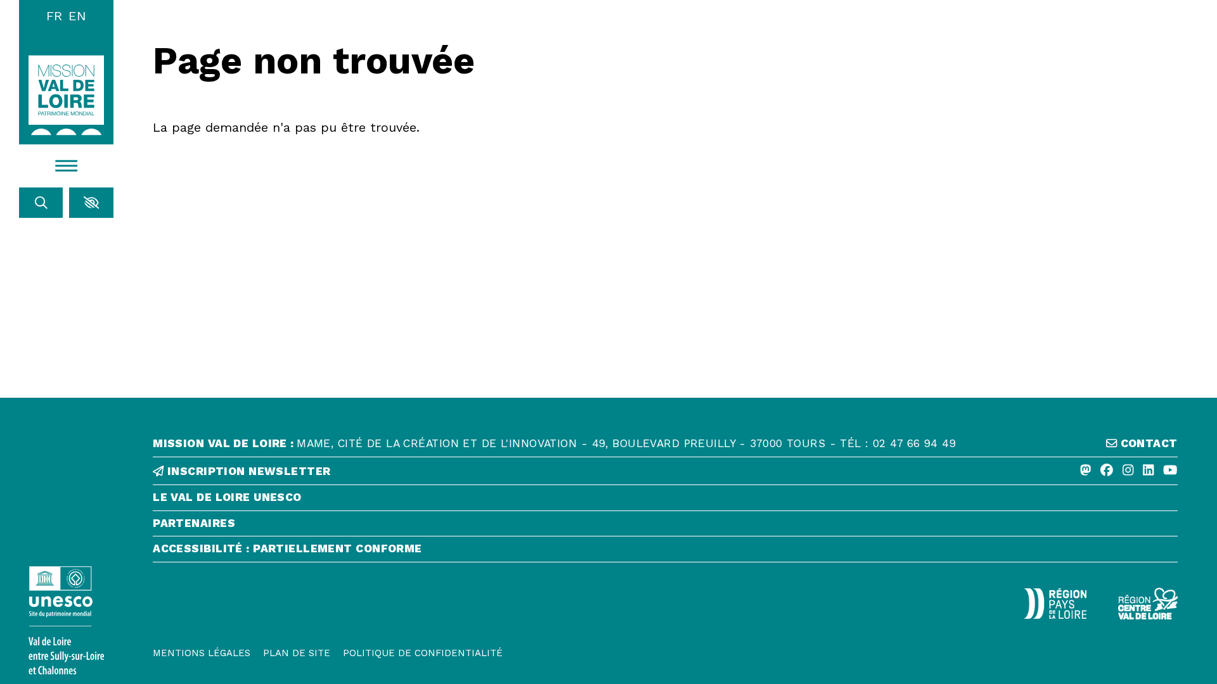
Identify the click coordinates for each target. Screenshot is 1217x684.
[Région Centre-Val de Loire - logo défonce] (1148, 603)
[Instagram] (1128, 471)
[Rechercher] (41, 202)
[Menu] (66, 166)
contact (1147, 444)
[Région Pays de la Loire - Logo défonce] (1055, 603)
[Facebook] (1106, 471)
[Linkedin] (1148, 471)
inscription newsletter (247, 472)
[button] (91, 202)
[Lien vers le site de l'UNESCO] (66, 620)
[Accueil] (66, 95)
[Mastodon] (1085, 471)
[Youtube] (1170, 471)
